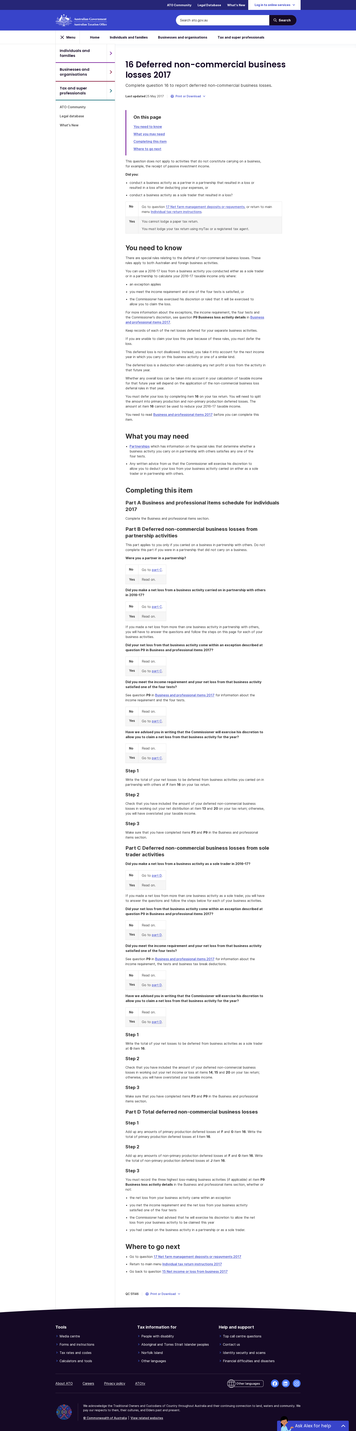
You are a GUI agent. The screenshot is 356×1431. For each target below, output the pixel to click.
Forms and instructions (77, 1344)
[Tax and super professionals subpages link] (111, 91)
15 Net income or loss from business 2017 (195, 1271)
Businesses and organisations (182, 37)
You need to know (148, 127)
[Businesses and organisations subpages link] (111, 72)
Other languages (153, 1361)
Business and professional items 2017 (183, 414)
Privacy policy (114, 1383)
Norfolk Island (152, 1353)
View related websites (147, 1418)
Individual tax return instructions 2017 (192, 1264)
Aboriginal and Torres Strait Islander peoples (175, 1344)
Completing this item (150, 141)
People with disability (157, 1336)
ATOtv (140, 1383)
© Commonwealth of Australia (105, 1418)
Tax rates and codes (75, 1353)
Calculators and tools (76, 1361)
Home (95, 37)
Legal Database (209, 5)
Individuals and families (129, 37)
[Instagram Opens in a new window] (297, 1383)
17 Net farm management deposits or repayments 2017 (197, 1257)
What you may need (149, 134)
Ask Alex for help (313, 1426)
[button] (188, 96)
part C (157, 570)
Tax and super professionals (241, 37)
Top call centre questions (242, 1336)
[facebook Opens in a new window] (275, 1383)
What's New (236, 5)
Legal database (72, 116)
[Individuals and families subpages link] (111, 53)
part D (157, 875)
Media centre (70, 1336)
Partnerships (140, 446)
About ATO (64, 1383)
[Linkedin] (286, 1383)
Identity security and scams (244, 1353)
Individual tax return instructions (176, 212)
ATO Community (179, 5)
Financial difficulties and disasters (249, 1361)
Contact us (231, 1344)
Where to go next (147, 149)
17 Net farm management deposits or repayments (205, 207)
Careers (88, 1383)
